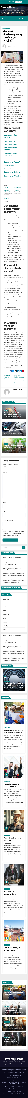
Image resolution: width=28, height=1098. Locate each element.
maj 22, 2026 (8, 735)
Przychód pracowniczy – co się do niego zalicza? (14, 447)
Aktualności (6, 599)
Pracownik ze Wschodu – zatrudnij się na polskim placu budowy (13, 732)
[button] (19, 18)
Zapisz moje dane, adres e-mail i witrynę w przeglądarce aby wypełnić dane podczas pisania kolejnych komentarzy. (13, 533)
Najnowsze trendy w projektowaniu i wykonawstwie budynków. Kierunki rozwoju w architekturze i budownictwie (14, 580)
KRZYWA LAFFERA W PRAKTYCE (14, 1075)
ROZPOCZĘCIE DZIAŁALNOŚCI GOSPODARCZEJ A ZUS (14, 1094)
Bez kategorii (7, 727)
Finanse (4, 28)
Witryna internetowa (8, 520)
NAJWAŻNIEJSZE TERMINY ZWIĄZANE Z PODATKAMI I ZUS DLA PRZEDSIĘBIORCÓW (14, 1083)
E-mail (5, 511)
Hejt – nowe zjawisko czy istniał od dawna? (14, 684)
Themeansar (13, 1070)
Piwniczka (20, 1088)
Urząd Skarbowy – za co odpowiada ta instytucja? (18, 189)
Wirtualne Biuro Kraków (10, 144)
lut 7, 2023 (8, 687)
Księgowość (6, 614)
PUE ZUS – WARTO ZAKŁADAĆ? (14, 1091)
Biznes (4, 603)
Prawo (8, 28)
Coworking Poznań (12, 162)
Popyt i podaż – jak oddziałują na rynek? (12, 413)
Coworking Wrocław (12, 176)
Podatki (5, 610)
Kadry (4, 629)
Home (5, 1072)
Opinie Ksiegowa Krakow (11, 1088)
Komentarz (6, 472)
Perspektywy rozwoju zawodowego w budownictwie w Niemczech (13, 1011)
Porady (4, 606)
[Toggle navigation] (25, 18)
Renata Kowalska (14, 45)
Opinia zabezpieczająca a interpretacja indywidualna (13, 431)
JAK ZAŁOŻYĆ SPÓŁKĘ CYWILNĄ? (16, 1072)
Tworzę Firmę (8, 7)
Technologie (6, 626)
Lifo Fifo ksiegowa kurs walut (14, 1080)
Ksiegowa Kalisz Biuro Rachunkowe (14, 1077)
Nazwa (5, 502)
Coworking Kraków (12, 172)
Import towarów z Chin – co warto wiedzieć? (7, 379)
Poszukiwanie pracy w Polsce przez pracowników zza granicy (13, 1026)
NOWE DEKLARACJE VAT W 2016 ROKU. (14, 1086)
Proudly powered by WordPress (8, 1069)
